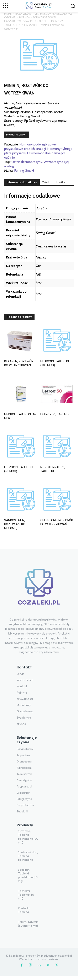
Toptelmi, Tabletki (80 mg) (26, 894)
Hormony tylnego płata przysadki (33, 23)
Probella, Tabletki (24, 910)
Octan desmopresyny (26, 162)
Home (7, 13)
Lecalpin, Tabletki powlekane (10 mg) (28, 875)
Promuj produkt (16, 134)
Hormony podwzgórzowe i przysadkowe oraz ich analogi (30, 19)
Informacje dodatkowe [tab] (22, 182)
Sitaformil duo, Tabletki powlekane (28, 856)
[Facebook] (21, 965)
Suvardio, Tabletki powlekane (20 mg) (28, 836)
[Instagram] (30, 965)
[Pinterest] (48, 965)
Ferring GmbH (24, 171)
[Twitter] (56, 965)
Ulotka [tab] (60, 182)
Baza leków (23, 13)
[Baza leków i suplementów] (39, 589)
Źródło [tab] (46, 182)
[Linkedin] (39, 965)
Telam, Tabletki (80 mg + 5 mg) (28, 924)
